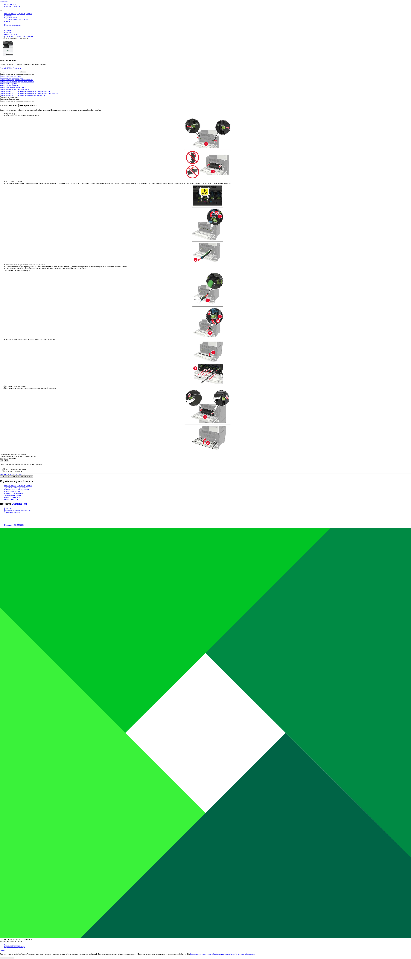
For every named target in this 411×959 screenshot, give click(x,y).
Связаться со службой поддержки (21, 476)
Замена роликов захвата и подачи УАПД (14, 89)
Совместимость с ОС (12, 497)
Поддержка (8, 30)
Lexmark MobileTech (11, 499)
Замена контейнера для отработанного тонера (16, 80)
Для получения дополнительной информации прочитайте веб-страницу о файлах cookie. (222, 954)
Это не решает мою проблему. (15, 469)
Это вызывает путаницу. (13, 471)
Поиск (23, 72)
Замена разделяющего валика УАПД (13, 87)
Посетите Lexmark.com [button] (12, 6)
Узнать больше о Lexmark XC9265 (12, 474)
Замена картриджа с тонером (10, 76)
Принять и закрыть (7, 958)
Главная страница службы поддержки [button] (18, 14)
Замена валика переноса (9, 85)
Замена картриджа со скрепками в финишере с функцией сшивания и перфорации (30, 93)
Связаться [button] (7, 21)
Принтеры (8, 32)
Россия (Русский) (10, 4)
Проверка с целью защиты (14, 493)
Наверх (2, 950)
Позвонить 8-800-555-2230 (14, 525)
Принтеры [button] (8, 16)
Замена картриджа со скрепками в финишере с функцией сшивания (25, 91)
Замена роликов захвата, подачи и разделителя (17, 82)
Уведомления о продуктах (13, 495)
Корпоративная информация (14, 947)
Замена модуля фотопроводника (11, 78)
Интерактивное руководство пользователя (19, 36)
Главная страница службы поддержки (18, 486)
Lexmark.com (19, 503)
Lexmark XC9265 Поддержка (10, 68)
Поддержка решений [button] (11, 17)
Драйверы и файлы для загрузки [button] (16, 19)
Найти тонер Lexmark (12, 491)
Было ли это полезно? (8, 458)
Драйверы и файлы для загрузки (16, 488)
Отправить (4, 476)
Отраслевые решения (12, 512)
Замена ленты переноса (8, 84)
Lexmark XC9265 (10, 34)
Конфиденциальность (12, 945)
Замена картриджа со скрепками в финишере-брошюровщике (22, 95)
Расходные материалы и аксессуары (17, 510)
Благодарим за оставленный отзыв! (13, 455)
